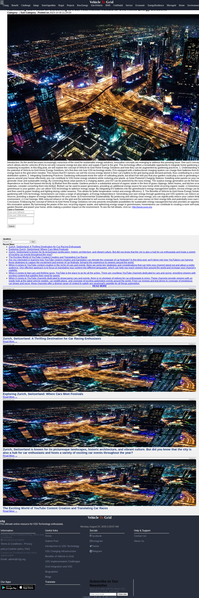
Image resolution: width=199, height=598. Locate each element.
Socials (94, 530)
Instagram (97, 541)
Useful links (51, 530)
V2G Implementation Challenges (62, 561)
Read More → (10, 341)
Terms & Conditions (12, 543)
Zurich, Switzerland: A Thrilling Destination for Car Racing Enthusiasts (45, 246)
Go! (33, 242)
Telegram (97, 551)
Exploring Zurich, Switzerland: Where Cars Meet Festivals (38, 249)
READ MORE (99, 286)
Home (48, 535)
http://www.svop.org (142, 207)
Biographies (51, 571)
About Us (139, 541)
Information (7, 530)
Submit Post (51, 541)
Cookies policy (16, 548)
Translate (50, 581)
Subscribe (122, 594)
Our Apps (6, 581)
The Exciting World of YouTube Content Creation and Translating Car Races (48, 257)
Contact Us (140, 535)
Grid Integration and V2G (58, 566)
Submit (11, 226)
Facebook (96, 535)
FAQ (27, 548)
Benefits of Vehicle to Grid (59, 556)
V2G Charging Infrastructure (60, 551)
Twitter (95, 546)
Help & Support (142, 530)
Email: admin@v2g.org (13, 559)
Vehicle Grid (101, 2)
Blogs (48, 576)
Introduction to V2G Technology (62, 546)
